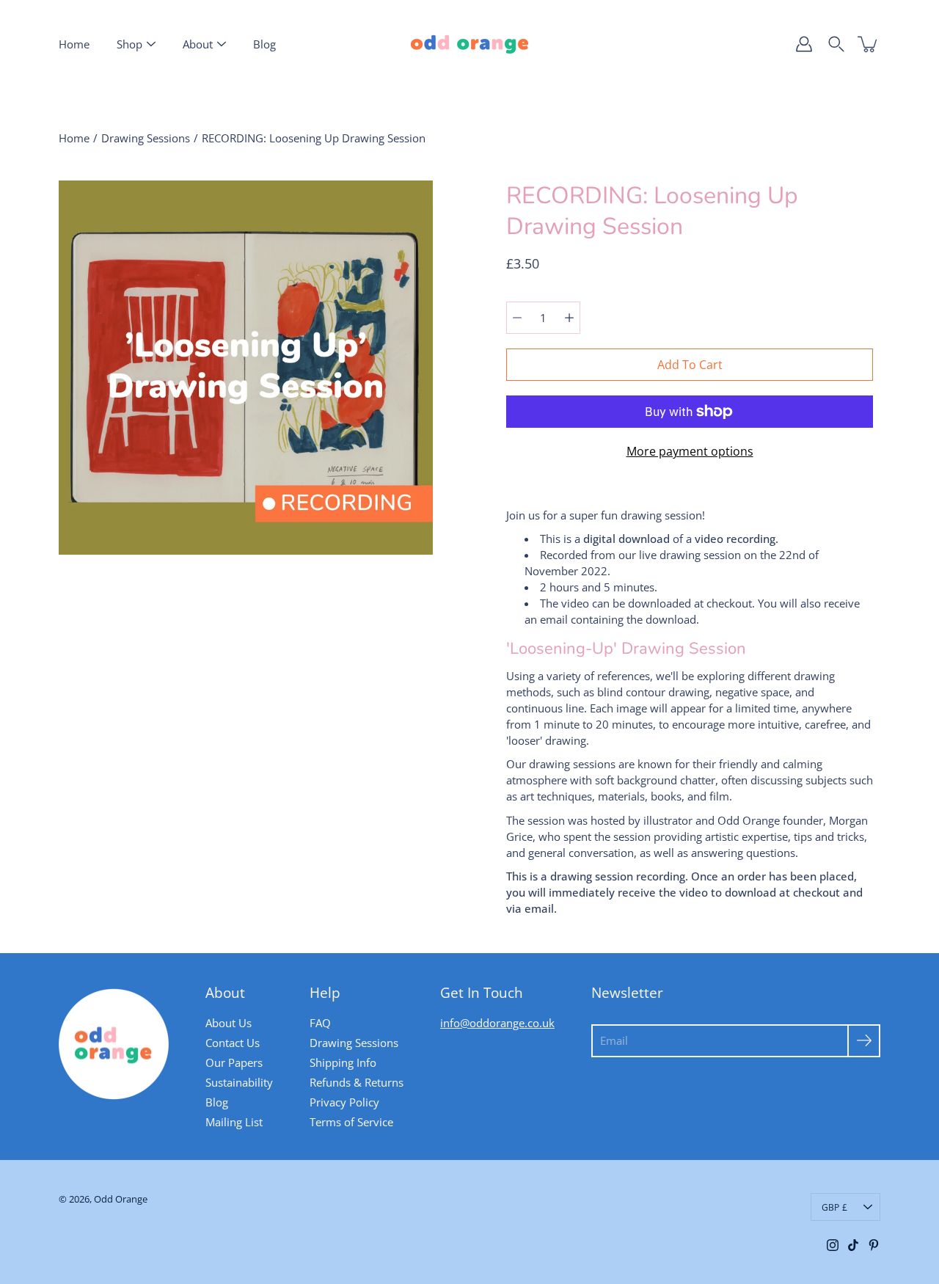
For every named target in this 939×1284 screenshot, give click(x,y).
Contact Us (232, 1042)
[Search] (836, 44)
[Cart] (868, 44)
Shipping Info (343, 1062)
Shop (129, 44)
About (198, 44)
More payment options (689, 451)
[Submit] (863, 1040)
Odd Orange (120, 1199)
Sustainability (239, 1082)
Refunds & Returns (356, 1082)
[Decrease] (517, 318)
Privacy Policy (344, 1102)
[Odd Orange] (469, 44)
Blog (264, 44)
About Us (228, 1022)
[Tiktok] (853, 1245)
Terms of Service (351, 1122)
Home (74, 44)
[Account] (804, 44)
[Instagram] (832, 1245)
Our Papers (234, 1062)
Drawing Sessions (145, 138)
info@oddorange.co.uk (497, 1022)
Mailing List (234, 1122)
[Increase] (569, 318)
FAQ (320, 1022)
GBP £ (834, 1207)
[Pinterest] (873, 1245)
